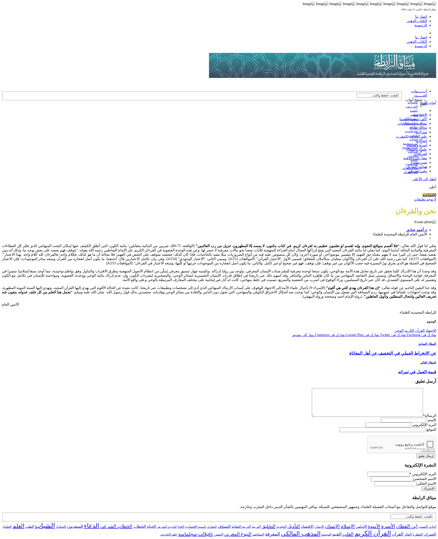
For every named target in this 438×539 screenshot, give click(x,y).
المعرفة (272, 533)
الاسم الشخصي (424, 479)
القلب (348, 533)
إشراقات (413, 151)
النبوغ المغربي (237, 533)
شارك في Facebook (421, 335)
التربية (256, 527)
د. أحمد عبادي (417, 230)
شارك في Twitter (392, 335)
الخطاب (139, 526)
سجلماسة (187, 533)
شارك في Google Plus (362, 335)
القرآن (397, 534)
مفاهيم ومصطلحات (412, 123)
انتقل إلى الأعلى (424, 179)
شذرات (421, 132)
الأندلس (361, 527)
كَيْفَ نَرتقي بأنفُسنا (413, 119)
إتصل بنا (421, 16)
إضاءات (413, 139)
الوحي (399, 331)
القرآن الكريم (414, 331)
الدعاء (91, 525)
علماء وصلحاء (416, 149)
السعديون (75, 526)
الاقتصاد (307, 526)
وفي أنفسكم (417, 171)
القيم (337, 534)
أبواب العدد (428, 103)
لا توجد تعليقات (425, 199)
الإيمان (319, 527)
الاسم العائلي (426, 483)
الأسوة (374, 526)
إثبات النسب (427, 527)
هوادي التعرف (416, 167)
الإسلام (348, 526)
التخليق (269, 526)
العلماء (7, 527)
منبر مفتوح (419, 162)
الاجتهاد (430, 331)
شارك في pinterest (330, 335)
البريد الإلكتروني (424, 425)
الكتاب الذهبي (417, 21)
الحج (181, 527)
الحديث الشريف (167, 527)
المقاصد (258, 534)
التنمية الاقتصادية (195, 527)
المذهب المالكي (301, 533)
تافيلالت (205, 533)
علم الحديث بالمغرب (411, 136)
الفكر (408, 534)
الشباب (45, 525)
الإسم (432, 420)
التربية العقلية (241, 527)
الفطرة (418, 534)
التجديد (281, 527)
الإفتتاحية (413, 102)
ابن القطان (406, 526)
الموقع (431, 429)
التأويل (293, 526)
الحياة (151, 526)
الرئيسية (421, 25)
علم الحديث (168, 534)
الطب (29, 527)
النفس (218, 534)
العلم (18, 526)
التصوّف (224, 526)
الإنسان (332, 526)
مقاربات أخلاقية (415, 158)
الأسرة (388, 526)
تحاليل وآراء (418, 128)
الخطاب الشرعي (116, 526)
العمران (430, 534)
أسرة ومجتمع (417, 145)
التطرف (212, 527)
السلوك (61, 527)
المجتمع (326, 534)
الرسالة (429, 416)
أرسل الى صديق (304, 335)
